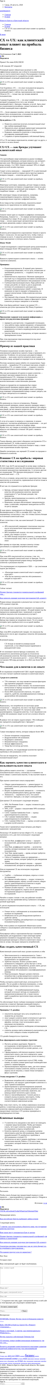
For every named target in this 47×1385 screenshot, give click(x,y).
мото (5, 1361)
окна (16, 1361)
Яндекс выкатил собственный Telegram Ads (17, 1337)
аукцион (22, 1356)
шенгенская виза (35, 1363)
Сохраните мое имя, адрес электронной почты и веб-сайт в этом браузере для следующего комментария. (23, 1302)
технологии (24, 1363)
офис (24, 1361)
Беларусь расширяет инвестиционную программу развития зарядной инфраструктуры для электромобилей (23, 1348)
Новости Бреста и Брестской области (14, 21)
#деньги (2, 1356)
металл (2, 1361)
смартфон (43, 1361)
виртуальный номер (9, 1358)
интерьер (36, 1358)
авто (6, 1356)
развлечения (37, 1361)
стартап (10, 1363)
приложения (30, 1361)
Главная (8, 15)
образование (10, 1361)
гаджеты (20, 1358)
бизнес (30, 1355)
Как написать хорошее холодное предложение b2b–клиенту (23, 598)
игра (25, 1358)
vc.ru (45, 1203)
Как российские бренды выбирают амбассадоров (19, 1219)
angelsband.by (5, 11)
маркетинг (43, 1358)
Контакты (8, 7)
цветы (29, 1363)
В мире (7, 17)
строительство (16, 1363)
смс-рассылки (3, 1363)
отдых (20, 1361)
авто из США (14, 1356)
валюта (37, 1356)
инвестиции (30, 1358)
